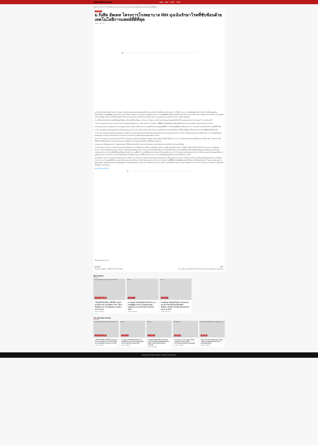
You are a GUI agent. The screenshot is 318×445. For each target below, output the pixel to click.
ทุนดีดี (104, 297)
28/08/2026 (101, 311)
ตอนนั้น (96, 23)
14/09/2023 (102, 23)
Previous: (108, 268)
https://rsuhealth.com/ (102, 168)
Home (172, 2)
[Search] (224, 2)
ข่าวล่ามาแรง (98, 11)
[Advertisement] (159, 38)
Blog (161, 2)
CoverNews (164, 355)
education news (102, 2)
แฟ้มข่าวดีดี (177, 335)
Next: (200, 268)
